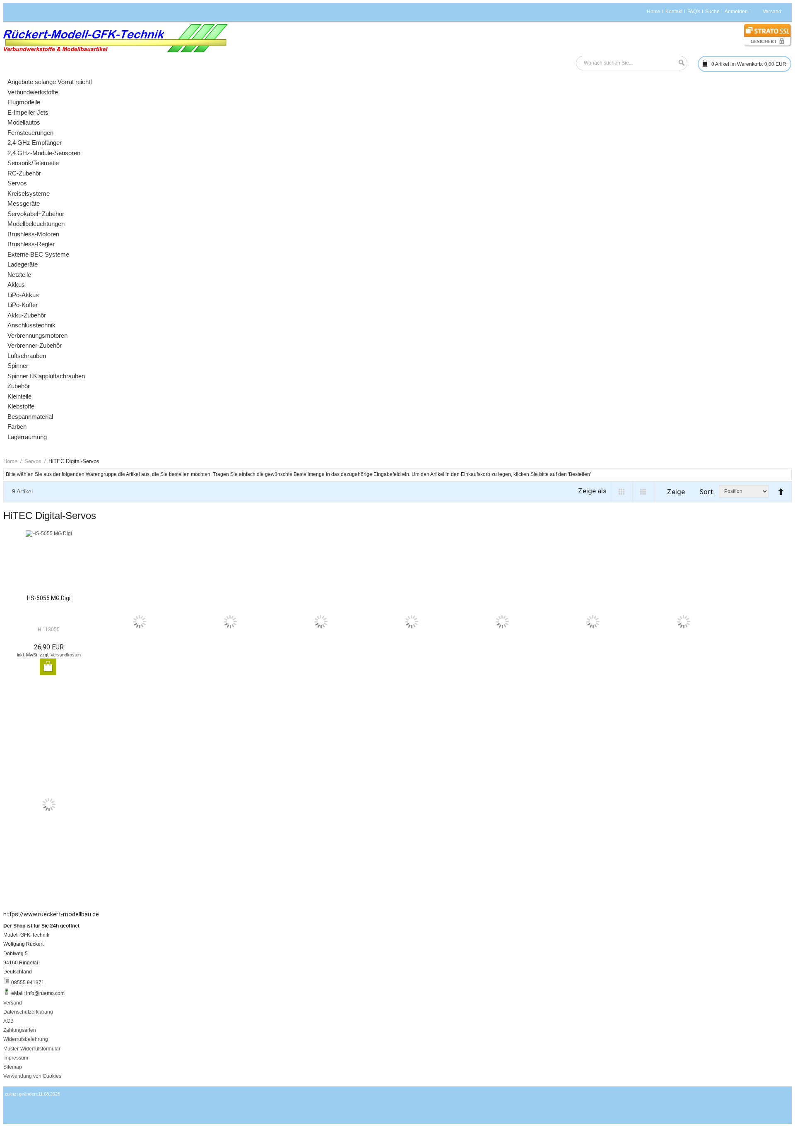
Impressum (15, 1058)
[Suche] (679, 63)
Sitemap (12, 1067)
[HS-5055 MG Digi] (48, 562)
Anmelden (736, 11)
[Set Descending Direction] (779, 488)
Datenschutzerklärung (28, 1012)
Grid (622, 491)
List (644, 491)
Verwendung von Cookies (32, 1076)
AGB (8, 1021)
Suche (712, 11)
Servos (32, 461)
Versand (12, 1003)
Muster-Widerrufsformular (31, 1049)
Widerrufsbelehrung (25, 1039)
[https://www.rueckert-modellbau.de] (115, 38)
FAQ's (693, 11)
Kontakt (673, 11)
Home (653, 11)
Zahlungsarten (19, 1030)
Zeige (676, 492)
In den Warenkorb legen (48, 666)
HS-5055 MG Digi (48, 598)
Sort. (707, 492)
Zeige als (592, 491)
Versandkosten (66, 654)
